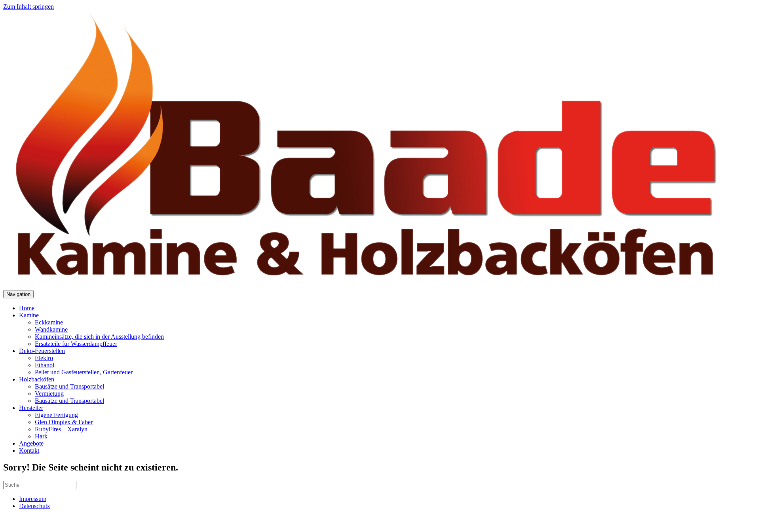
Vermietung (49, 393)
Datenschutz (34, 506)
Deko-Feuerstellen (42, 350)
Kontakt (29, 450)
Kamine (29, 315)
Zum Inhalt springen (28, 6)
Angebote (31, 443)
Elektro (44, 358)
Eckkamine (49, 322)
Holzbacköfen (36, 379)
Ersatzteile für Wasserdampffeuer (76, 343)
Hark (41, 436)
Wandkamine (51, 329)
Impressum (32, 498)
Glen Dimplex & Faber (64, 422)
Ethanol (44, 365)
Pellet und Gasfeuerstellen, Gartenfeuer (84, 372)
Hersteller (31, 407)
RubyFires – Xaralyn (61, 429)
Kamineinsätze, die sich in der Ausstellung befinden (99, 336)
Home (26, 308)
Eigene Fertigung (56, 415)
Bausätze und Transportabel (69, 386)
